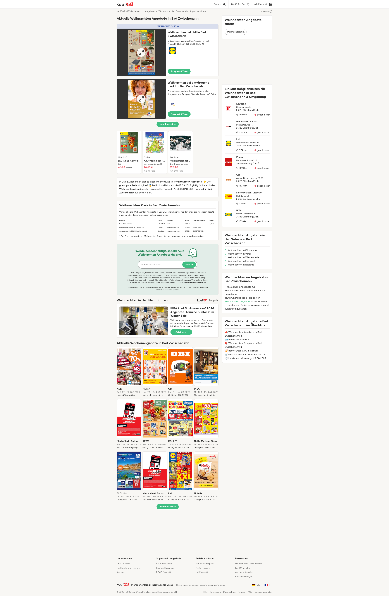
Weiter (189, 264)
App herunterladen (244, 572)
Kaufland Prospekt (165, 568)
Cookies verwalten (263, 592)
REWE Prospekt (163, 572)
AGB (250, 592)
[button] (168, 50)
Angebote (150, 11)
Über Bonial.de (124, 563)
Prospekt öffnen (179, 71)
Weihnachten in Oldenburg (242, 250)
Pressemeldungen (244, 576)
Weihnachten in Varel (239, 253)
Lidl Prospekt (202, 572)
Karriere (120, 572)
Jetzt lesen (181, 332)
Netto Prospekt (203, 568)
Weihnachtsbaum (235, 32)
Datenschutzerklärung (196, 282)
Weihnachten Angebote (237, 301)
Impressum (215, 592)
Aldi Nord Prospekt (204, 563)
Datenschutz (229, 592)
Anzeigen (265, 11)
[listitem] (129, 152)
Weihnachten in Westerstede (243, 257)
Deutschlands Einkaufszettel (248, 563)
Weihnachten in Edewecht (242, 261)
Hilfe (205, 592)
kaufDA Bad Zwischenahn (129, 11)
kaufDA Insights (242, 568)
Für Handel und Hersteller (129, 568)
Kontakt (241, 592)
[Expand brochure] (141, 52)
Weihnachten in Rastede (241, 264)
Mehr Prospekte (168, 124)
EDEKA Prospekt (164, 563)
